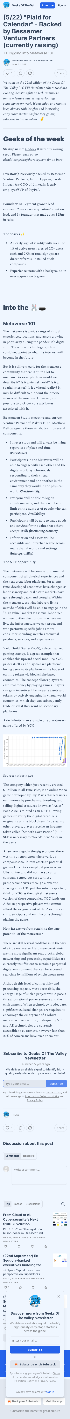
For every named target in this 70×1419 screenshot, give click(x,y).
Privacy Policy (47, 1381)
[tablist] (20, 1156)
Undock (30, 149)
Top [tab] (7, 1204)
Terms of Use (53, 1092)
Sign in (62, 5)
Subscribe (47, 5)
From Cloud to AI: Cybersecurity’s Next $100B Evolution (20, 1219)
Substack (16, 1411)
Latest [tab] (18, 1204)
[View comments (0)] (20, 73)
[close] (59, 1296)
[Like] (5, 1246)
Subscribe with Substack (38, 1364)
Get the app (54, 1401)
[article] (35, 1230)
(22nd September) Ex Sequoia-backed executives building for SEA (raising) (22, 1260)
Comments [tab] (12, 1156)
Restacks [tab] (28, 1156)
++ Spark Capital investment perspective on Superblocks (22, 1272)
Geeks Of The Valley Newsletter (32, 60)
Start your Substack (24, 1401)
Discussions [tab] (33, 1204)
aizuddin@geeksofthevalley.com (24, 159)
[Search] (63, 1204)
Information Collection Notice (42, 1096)
